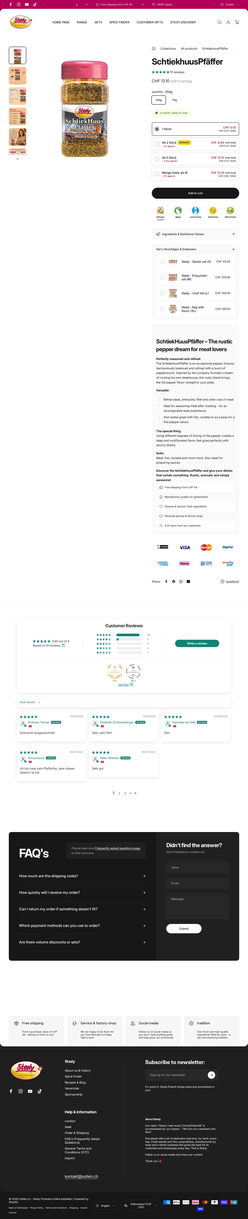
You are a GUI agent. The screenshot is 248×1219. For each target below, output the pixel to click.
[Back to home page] (153, 48)
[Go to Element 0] (17, 55)
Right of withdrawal (18, 1207)
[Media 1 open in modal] (84, 102)
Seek (68, 1127)
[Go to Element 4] (17, 116)
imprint (70, 1158)
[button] (161, 72)
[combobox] (229, 4)
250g (158, 99)
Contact (13, 1212)
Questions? (232, 581)
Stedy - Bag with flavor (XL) (193, 309)
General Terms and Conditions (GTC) (78, 1150)
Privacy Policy (36, 1207)
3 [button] (125, 793)
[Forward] (130, 108)
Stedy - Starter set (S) (196, 261)
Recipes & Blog (75, 1082)
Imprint (83, 1207)
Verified (123, 685)
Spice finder (73, 1076)
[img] (28, 717)
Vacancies (72, 1088)
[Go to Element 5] (17, 137)
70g (174, 99)
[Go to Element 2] (17, 76)
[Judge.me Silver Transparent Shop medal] (133, 671)
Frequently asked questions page (117, 848)
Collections (168, 48)
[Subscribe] (211, 1075)
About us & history (78, 1070)
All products (189, 48)
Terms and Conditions (56, 1207)
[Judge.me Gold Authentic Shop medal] (115, 671)
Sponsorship (73, 1094)
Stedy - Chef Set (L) (195, 293)
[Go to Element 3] (17, 96)
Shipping (73, 1207)
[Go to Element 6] (17, 157)
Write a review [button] (197, 643)
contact (70, 1121)
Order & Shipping (77, 1133)
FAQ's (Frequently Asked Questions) (82, 1140)
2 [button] (119, 793)
